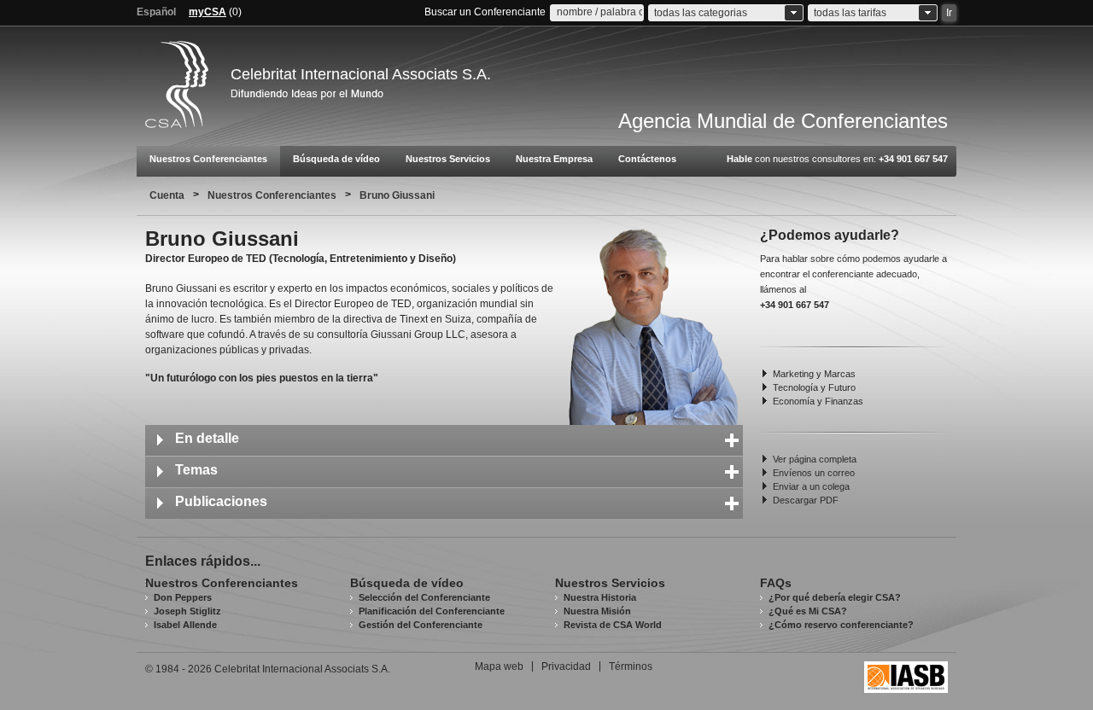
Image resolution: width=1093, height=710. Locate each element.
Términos (630, 666)
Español (156, 12)
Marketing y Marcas (814, 374)
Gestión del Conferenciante (420, 625)
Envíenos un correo (814, 473)
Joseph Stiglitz (187, 611)
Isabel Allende (185, 625)
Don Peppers (183, 597)
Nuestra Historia (600, 597)
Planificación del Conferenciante (432, 611)
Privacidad (566, 666)
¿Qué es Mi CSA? (808, 611)
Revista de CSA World (613, 625)
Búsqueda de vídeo (336, 159)
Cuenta (166, 195)
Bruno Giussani (397, 195)
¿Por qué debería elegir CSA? (835, 597)
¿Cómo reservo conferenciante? (841, 625)
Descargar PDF (806, 500)
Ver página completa (814, 459)
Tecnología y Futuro (814, 387)
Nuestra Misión (597, 611)
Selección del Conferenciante (424, 597)
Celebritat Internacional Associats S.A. (361, 74)
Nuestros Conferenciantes (208, 159)
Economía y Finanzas (818, 401)
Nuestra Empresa (554, 159)
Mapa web (499, 666)
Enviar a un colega (811, 486)
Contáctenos (647, 159)
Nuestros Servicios (448, 159)
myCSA (207, 12)
